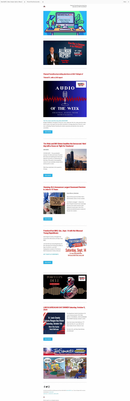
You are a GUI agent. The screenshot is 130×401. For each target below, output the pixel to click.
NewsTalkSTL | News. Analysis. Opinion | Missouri (11, 1)
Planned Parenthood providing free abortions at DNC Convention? (34, 1)
